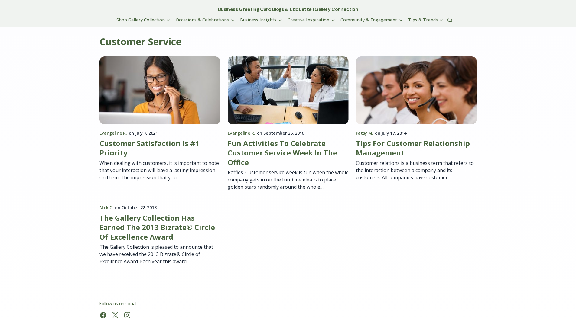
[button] (450, 20)
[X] (115, 315)
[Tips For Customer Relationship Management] (416, 90)
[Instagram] (127, 315)
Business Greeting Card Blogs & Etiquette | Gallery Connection (288, 9)
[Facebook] (103, 315)
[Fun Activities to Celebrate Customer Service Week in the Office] (288, 90)
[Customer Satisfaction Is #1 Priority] (159, 90)
